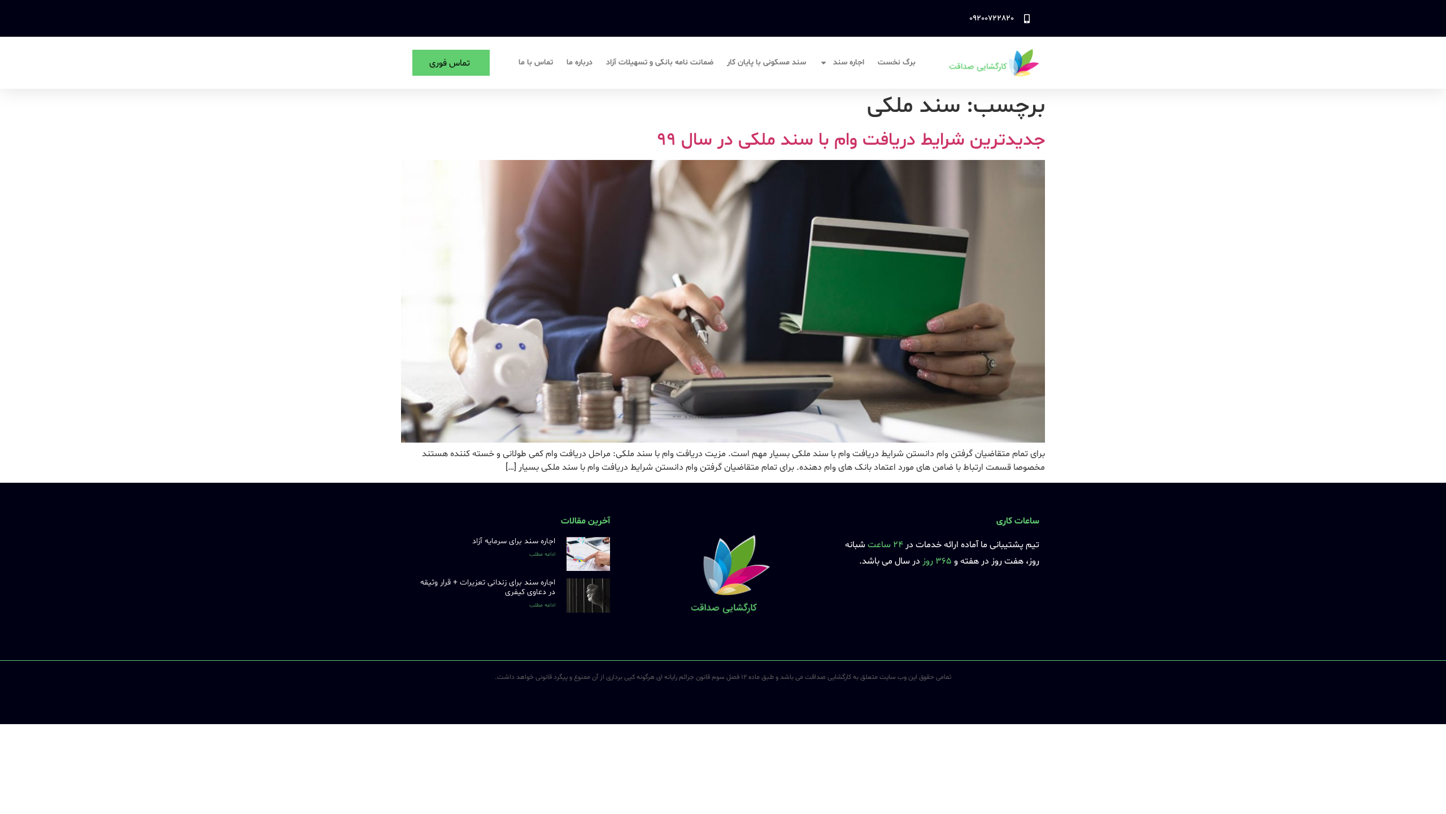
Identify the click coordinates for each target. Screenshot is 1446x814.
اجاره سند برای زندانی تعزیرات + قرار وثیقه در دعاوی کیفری (487, 587)
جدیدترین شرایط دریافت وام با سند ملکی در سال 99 (851, 140)
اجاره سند (848, 62)
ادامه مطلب (542, 554)
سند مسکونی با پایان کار (766, 62)
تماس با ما (536, 62)
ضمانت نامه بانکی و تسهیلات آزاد (659, 62)
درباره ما (580, 62)
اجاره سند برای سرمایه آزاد (513, 541)
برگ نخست (897, 62)
